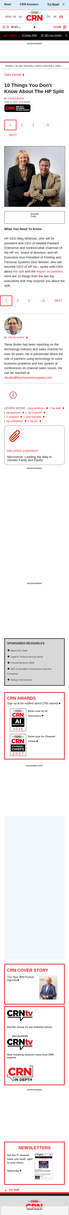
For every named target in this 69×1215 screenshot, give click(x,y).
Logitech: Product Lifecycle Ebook (26, 657)
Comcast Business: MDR (22, 663)
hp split (56, 408)
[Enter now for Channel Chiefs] (19, 754)
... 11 (46, 124)
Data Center (12, 75)
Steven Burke (16, 98)
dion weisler (34, 416)
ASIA (8, 16)
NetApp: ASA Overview (21, 680)
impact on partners (49, 271)
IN (14, 16)
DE (48, 16)
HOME (9, 66)
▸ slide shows (23, 66)
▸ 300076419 (60, 66)
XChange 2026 (29, 35)
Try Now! (53, 4)
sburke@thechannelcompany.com (28, 377)
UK (55, 16)
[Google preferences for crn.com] (17, 108)
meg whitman (36, 408)
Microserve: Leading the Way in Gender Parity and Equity (29, 458)
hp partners (13, 412)
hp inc (34, 421)
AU (20, 16)
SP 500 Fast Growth (51, 35)
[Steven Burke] (13, 333)
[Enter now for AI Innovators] (19, 730)
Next (13, 134)
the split (18, 271)
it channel (12, 416)
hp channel (35, 412)
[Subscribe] (43, 1178)
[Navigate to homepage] (34, 20)
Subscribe (13, 1170)
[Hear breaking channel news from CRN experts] (20, 1073)
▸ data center (42, 66)
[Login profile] (65, 27)
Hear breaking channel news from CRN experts (30, 1056)
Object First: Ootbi (18, 650)
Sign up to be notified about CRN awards (32, 703)
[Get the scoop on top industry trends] (20, 1042)
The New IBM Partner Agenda (20, 979)
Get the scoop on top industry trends (29, 1026)
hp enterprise (15, 421)
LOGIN (57, 27)
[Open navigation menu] (5, 27)
